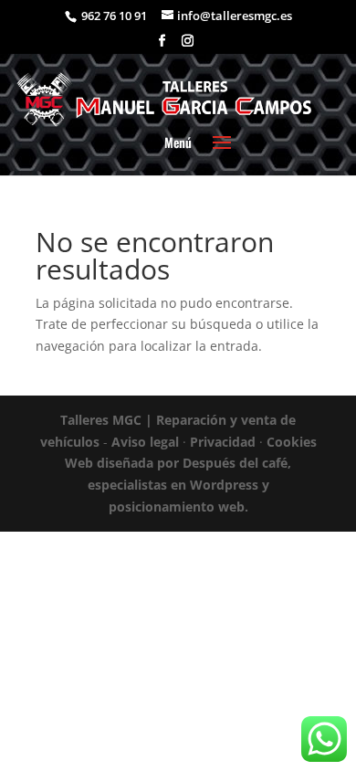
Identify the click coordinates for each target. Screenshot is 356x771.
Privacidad (223, 441)
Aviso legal (145, 441)
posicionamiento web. (178, 506)
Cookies (292, 441)
